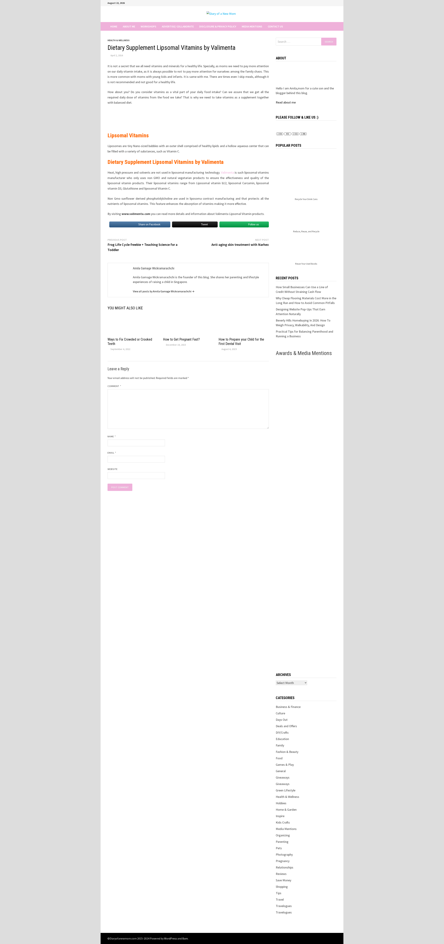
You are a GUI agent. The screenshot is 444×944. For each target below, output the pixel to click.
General (281, 771)
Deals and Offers (286, 726)
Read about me (286, 102)
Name (112, 436)
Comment (114, 386)
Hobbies (281, 803)
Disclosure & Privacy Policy (217, 26)
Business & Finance (288, 707)
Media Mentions (252, 26)
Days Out (282, 720)
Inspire (280, 816)
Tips (278, 893)
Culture (280, 713)
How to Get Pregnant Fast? (181, 339)
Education (282, 739)
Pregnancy (282, 861)
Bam (185, 938)
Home (113, 26)
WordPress (170, 938)
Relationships (284, 867)
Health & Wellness (119, 40)
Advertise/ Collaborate (178, 26)
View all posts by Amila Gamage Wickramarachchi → (163, 291)
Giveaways (282, 777)
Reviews (281, 874)
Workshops (148, 26)
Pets (279, 848)
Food (279, 758)
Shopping (282, 887)
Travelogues (284, 906)
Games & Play (285, 765)
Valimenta (227, 172)
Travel (280, 899)
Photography (284, 855)
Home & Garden (286, 810)
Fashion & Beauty (287, 752)
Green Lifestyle (285, 790)
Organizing (283, 835)
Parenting (282, 842)
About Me (129, 26)
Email (112, 452)
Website (113, 469)
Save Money (283, 880)
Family (280, 745)
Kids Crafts (283, 822)
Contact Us (275, 26)
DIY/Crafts (282, 732)
